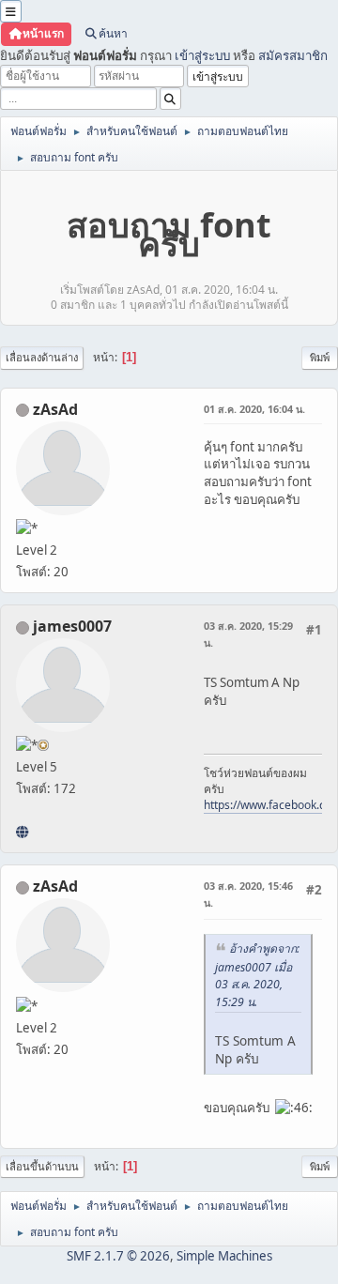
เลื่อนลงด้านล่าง (42, 357)
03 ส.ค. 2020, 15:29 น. (248, 634)
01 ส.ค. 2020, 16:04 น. (254, 409)
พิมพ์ (320, 357)
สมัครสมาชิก (293, 55)
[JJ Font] (22, 831)
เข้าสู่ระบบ (202, 55)
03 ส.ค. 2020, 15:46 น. (248, 894)
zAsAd (55, 409)
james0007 (72, 626)
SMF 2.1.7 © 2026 (118, 1255)
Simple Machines (224, 1255)
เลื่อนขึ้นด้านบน (42, 1166)
